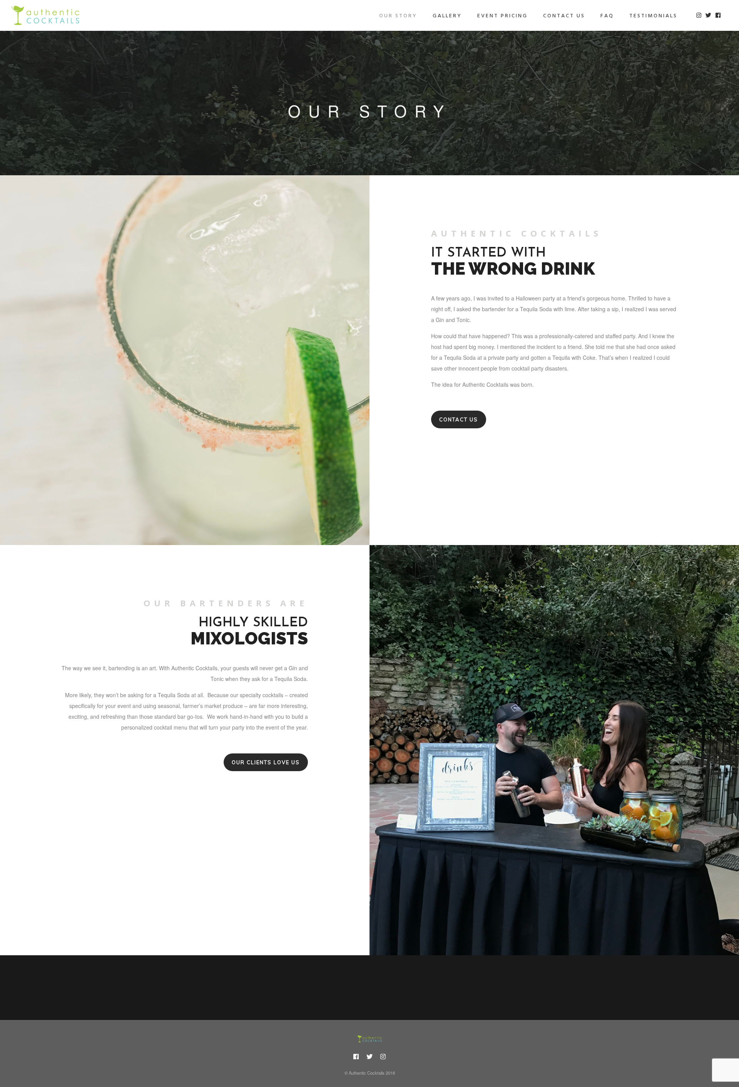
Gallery (447, 16)
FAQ (607, 16)
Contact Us (564, 16)
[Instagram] (383, 1057)
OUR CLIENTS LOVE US (266, 762)
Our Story (398, 16)
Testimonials (653, 16)
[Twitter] (369, 1057)
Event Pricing (502, 16)
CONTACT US (458, 419)
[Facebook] (356, 1057)
